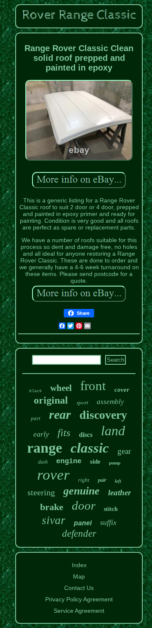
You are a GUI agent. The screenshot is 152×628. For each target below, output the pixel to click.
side (95, 461)
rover (53, 475)
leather (119, 492)
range (44, 448)
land (113, 430)
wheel (61, 388)
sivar (53, 520)
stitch (111, 509)
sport (82, 402)
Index (79, 565)
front (93, 385)
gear (124, 451)
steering (41, 492)
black (35, 391)
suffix (108, 522)
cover (121, 389)
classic (90, 448)
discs (85, 434)
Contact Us (79, 587)
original (51, 400)
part (36, 418)
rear (60, 414)
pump (114, 462)
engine (68, 461)
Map (79, 576)
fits (64, 432)
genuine (81, 491)
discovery (103, 414)
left (118, 480)
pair (102, 480)
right (84, 480)
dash (43, 462)
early (41, 434)
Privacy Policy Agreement (79, 599)
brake (51, 507)
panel (83, 523)
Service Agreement (79, 610)
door (83, 505)
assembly (110, 402)
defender (79, 533)
